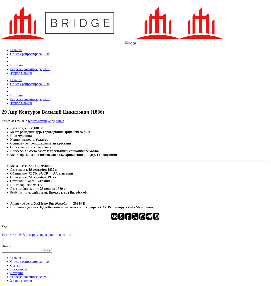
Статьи (15, 265)
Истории (16, 273)
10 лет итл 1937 (13, 234)
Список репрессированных (30, 261)
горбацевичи (48, 234)
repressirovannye (39, 121)
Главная (16, 258)
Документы (18, 269)
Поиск (6, 246)
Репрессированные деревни (30, 277)
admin (60, 121)
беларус (31, 234)
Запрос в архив (21, 280)
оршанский (67, 234)
